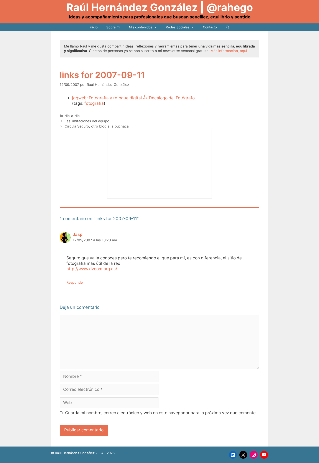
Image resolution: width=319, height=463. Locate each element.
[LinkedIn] (233, 455)
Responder (75, 282)
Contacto (210, 27)
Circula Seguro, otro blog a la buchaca (97, 126)
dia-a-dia (72, 116)
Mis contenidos (140, 27)
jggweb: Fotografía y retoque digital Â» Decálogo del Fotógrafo (133, 97)
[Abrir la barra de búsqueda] (227, 27)
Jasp (77, 234)
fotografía (94, 103)
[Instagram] (254, 455)
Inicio (93, 27)
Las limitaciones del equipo (87, 121)
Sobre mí (113, 27)
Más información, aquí (228, 51)
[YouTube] (264, 455)
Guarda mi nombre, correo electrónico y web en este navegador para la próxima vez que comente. (161, 412)
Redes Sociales (177, 27)
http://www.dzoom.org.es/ (91, 268)
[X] (243, 455)
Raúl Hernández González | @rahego (159, 7)
